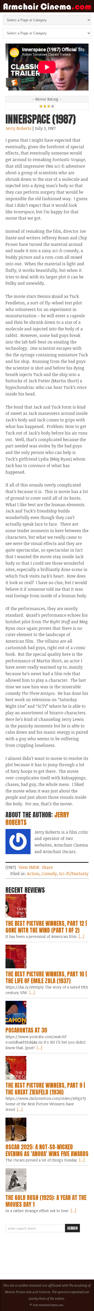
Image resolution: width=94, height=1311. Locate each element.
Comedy (49, 873)
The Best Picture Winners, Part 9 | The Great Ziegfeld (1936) (45, 1088)
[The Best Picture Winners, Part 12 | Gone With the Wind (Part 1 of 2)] (47, 906)
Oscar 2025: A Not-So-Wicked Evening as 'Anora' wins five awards (47, 1150)
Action (33, 873)
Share (47, 867)
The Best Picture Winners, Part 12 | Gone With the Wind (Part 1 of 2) (46, 926)
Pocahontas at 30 (26, 1030)
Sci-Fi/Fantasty (74, 873)
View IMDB (29, 867)
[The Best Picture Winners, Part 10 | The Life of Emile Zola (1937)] (47, 956)
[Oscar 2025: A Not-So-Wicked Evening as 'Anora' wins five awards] (47, 1129)
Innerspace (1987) (40, 119)
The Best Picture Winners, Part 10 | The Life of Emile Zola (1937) (46, 977)
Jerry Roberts (18, 128)
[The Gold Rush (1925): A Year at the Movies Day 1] (47, 1180)
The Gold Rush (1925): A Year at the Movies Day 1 (45, 1201)
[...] (81, 936)
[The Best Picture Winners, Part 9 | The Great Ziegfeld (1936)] (47, 1068)
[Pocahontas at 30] (47, 1012)
